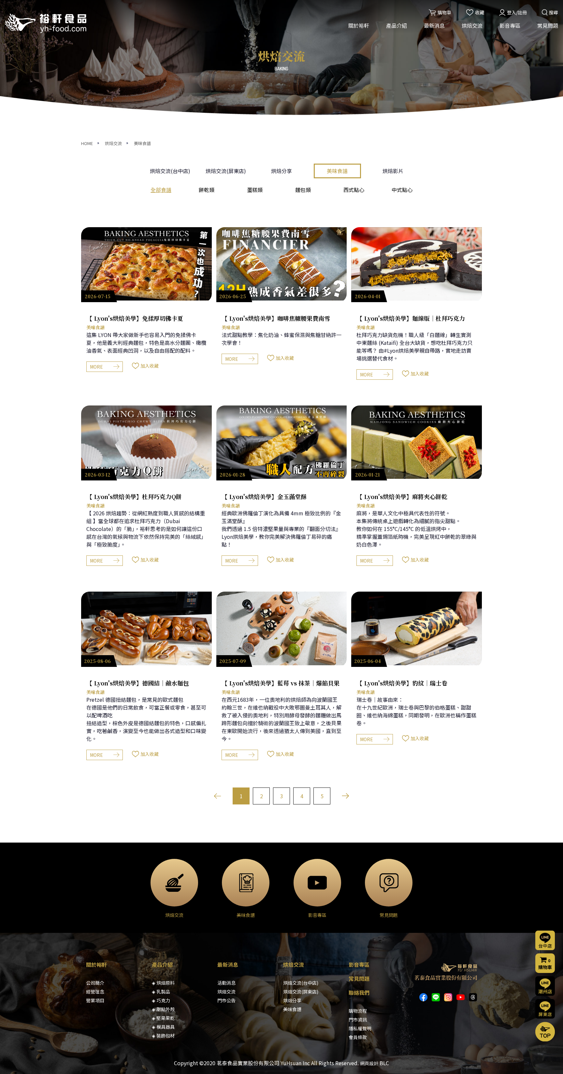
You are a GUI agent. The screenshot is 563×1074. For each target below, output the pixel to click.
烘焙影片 (393, 171)
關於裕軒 (358, 25)
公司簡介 (95, 982)
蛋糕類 (255, 190)
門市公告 (226, 1000)
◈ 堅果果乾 (163, 1018)
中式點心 (402, 190)
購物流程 (358, 1011)
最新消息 (434, 25)
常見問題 (547, 25)
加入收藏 (149, 365)
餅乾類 (206, 190)
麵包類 (303, 190)
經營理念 (95, 991)
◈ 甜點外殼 (163, 1009)
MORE (96, 366)
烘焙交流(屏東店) (226, 171)
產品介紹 (396, 25)
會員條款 (358, 1037)
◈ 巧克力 (161, 1000)
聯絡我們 (359, 992)
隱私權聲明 (360, 1028)
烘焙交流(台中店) (170, 171)
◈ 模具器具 (163, 1026)
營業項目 (95, 1000)
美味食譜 (142, 143)
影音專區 (509, 25)
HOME (87, 143)
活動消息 (226, 982)
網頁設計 (369, 1063)
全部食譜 (161, 190)
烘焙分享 (281, 171)
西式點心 (353, 190)
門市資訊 (358, 1019)
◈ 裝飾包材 (163, 1035)
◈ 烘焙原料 (163, 982)
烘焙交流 (472, 25)
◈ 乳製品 (161, 991)
